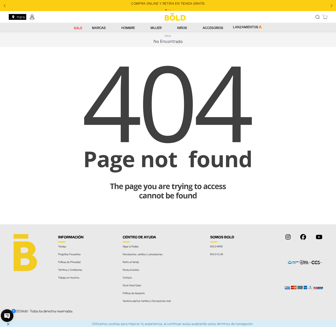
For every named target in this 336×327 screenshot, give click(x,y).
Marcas (99, 28)
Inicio (168, 35)
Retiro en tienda (131, 262)
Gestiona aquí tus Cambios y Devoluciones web (147, 300)
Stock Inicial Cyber (132, 285)
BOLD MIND (216, 246)
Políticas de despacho (134, 293)
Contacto (127, 277)
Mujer (156, 28)
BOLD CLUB (216, 254)
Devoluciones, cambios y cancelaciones (143, 254)
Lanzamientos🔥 (247, 27)
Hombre (128, 28)
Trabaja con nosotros (68, 277)
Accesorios (213, 28)
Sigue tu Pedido (131, 246)
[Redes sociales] (287, 238)
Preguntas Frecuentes (69, 254)
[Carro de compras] (325, 16)
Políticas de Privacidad (69, 262)
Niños (182, 28)
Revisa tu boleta (131, 269)
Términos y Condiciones (70, 269)
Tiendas (62, 246)
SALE (78, 28)
